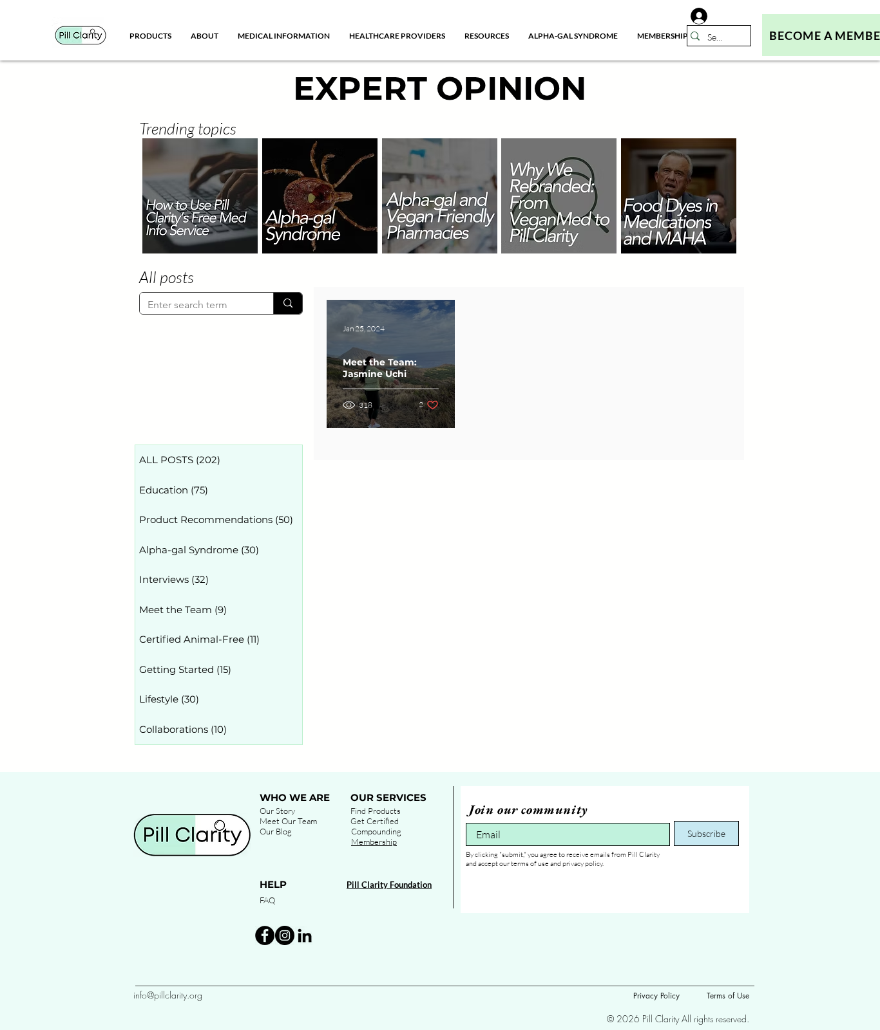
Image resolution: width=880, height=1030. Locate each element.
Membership (374, 841)
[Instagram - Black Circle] (284, 935)
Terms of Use (728, 995)
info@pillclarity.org (167, 995)
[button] (204, 35)
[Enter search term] (287, 303)
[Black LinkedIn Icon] (304, 935)
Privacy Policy (656, 995)
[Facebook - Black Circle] (264, 935)
